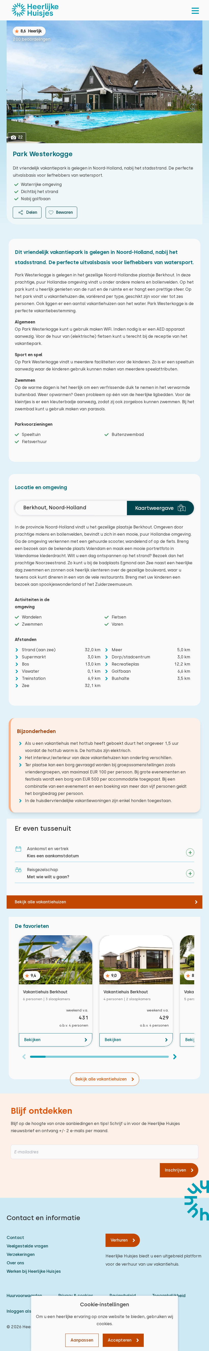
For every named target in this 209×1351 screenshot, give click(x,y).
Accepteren (120, 1340)
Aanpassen (82, 1340)
